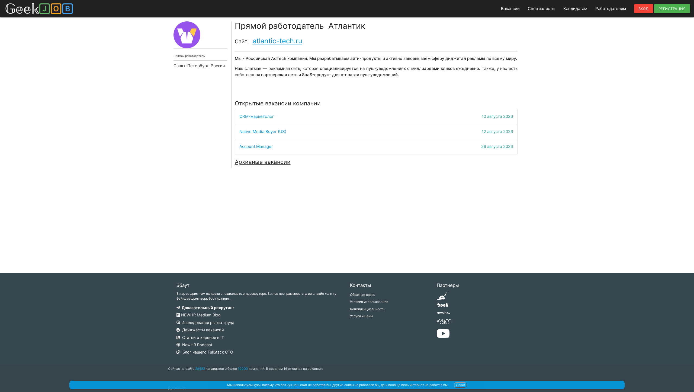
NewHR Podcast (196, 344)
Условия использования (369, 302)
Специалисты (541, 8)
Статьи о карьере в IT (202, 337)
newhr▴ (443, 312)
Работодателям (610, 8)
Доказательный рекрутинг (207, 307)
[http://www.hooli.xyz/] (442, 306)
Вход (643, 9)
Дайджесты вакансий (202, 330)
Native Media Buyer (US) (262, 131)
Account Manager (256, 146)
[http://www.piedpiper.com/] (442, 297)
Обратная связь (362, 295)
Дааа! (460, 385)
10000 (243, 369)
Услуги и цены (361, 316)
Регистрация (672, 9)
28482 (200, 369)
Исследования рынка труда (207, 322)
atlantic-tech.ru (277, 41)
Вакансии (510, 8)
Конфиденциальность (367, 309)
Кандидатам (575, 8)
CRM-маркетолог (256, 116)
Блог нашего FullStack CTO (206, 352)
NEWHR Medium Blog (200, 315)
